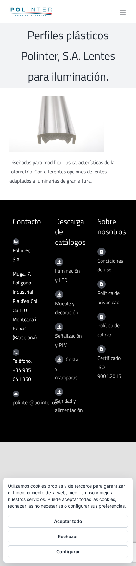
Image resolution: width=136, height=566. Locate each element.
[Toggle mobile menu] (123, 13)
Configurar (68, 551)
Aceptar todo (68, 521)
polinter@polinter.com (37, 402)
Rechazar (68, 536)
